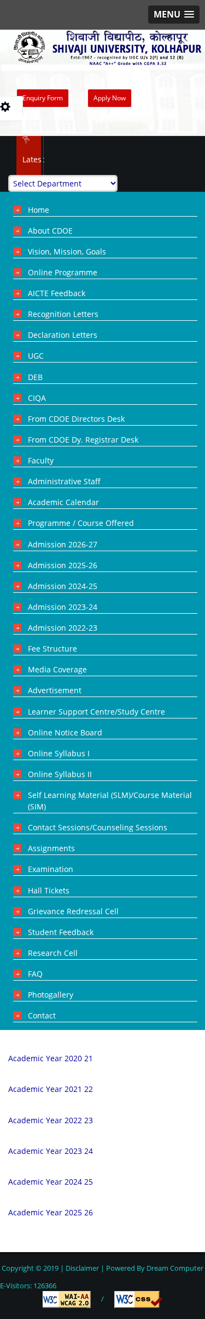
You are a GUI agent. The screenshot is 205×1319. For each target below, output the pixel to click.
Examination (50, 869)
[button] (174, 14)
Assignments (51, 848)
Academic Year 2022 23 (50, 1120)
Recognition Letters (63, 314)
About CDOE (50, 230)
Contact (42, 1015)
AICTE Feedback (56, 293)
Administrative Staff (64, 481)
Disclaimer (82, 1268)
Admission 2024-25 (62, 586)
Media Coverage (57, 669)
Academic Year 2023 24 (50, 1151)
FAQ (35, 974)
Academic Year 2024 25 (50, 1181)
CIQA (37, 398)
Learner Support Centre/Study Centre (96, 711)
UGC (36, 355)
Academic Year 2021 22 (50, 1089)
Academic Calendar (63, 502)
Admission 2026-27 (62, 544)
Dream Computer (174, 1268)
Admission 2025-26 (62, 565)
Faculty (41, 460)
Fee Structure (52, 648)
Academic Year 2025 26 (50, 1212)
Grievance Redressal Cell (73, 911)
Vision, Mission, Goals (67, 251)
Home (38, 210)
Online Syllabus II (60, 774)
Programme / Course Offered (81, 523)
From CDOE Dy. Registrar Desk (83, 439)
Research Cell (53, 953)
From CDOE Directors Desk (76, 419)
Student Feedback (60, 932)
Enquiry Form (42, 98)
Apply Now (109, 98)
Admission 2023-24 (62, 607)
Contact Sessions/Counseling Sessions (97, 827)
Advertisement (54, 690)
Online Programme (62, 272)
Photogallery (50, 994)
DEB (35, 377)
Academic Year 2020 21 (50, 1058)
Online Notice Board (65, 732)
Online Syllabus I (59, 753)
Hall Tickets (48, 890)
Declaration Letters (62, 335)
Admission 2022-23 (62, 627)
